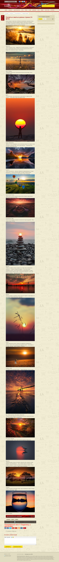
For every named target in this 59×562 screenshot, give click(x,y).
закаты (13, 519)
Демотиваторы (17, 10)
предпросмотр (17, 546)
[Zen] (26, 2)
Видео (42, 10)
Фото (38, 10)
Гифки (26, 10)
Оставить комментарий (10, 534)
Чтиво (30, 10)
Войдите (42, 1)
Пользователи (18, 13)
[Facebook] (19, 2)
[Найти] (15, 1)
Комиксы (10, 10)
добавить (7, 546)
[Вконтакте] (24, 2)
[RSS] (21, 2)
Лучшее (6, 13)
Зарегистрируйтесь (50, 1)
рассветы (8, 519)
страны (17, 519)
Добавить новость (48, 6)
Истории (52, 10)
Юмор (6, 10)
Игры (22, 10)
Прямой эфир (25, 13)
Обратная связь (20, 554)
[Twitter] (22, 2)
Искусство (47, 10)
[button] (5, 537)
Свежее (11, 13)
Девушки (34, 10)
